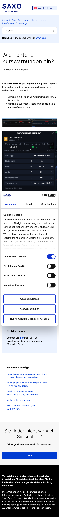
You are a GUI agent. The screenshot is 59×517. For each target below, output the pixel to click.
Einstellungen (22, 23)
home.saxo (41, 38)
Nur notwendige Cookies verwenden (29, 318)
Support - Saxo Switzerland (15, 20)
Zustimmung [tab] (10, 204)
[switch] (51, 266)
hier (22, 337)
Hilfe (29, 455)
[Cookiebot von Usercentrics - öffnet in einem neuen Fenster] (42, 196)
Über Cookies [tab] (48, 204)
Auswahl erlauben (29, 308)
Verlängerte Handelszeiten (20, 400)
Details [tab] (29, 204)
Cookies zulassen (29, 299)
